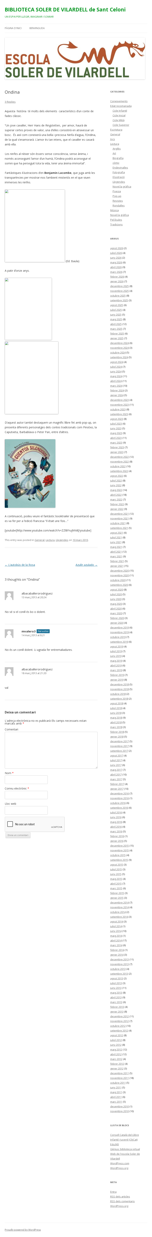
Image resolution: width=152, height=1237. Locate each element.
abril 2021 (116, 551)
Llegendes (62, 540)
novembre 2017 (119, 746)
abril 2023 (116, 438)
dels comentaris (122, 1201)
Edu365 (114, 1144)
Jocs (112, 139)
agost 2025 (116, 305)
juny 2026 (116, 257)
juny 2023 (116, 428)
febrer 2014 (117, 950)
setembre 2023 (119, 414)
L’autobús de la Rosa (20, 565)
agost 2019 (116, 646)
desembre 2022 (119, 457)
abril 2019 (116, 665)
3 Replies (10, 102)
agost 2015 (116, 864)
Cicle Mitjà (118, 120)
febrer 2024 (117, 390)
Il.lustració (119, 177)
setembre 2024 (119, 357)
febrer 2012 (117, 1064)
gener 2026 (117, 281)
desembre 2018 (119, 684)
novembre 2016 (119, 798)
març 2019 (116, 670)
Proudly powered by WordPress (23, 1229)
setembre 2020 (119, 585)
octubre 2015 (118, 855)
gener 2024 (117, 395)
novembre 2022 (119, 461)
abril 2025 (116, 324)
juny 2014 (116, 931)
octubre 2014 (118, 912)
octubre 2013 (118, 969)
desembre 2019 (119, 627)
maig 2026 (116, 262)
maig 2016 (116, 822)
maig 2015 (116, 879)
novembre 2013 (119, 964)
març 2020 (116, 613)
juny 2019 (116, 656)
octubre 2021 (118, 523)
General (40, 540)
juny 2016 (116, 817)
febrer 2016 (117, 836)
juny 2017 (116, 765)
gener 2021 (117, 566)
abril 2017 (116, 774)
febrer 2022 (117, 504)
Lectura (50, 540)
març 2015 (116, 888)
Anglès (117, 148)
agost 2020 (116, 589)
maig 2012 (116, 1049)
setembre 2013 (119, 973)
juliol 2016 (116, 812)
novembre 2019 (119, 632)
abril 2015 (116, 883)
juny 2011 (116, 1087)
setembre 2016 (119, 807)
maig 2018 (116, 717)
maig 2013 (116, 992)
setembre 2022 (119, 471)
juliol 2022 (116, 480)
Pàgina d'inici (13, 28)
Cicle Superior (121, 125)
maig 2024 (116, 376)
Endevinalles (120, 167)
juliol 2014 (116, 926)
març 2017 (116, 779)
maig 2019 (116, 660)
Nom (9, 773)
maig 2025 (116, 319)
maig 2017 (116, 770)
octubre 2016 (118, 803)
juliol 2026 (116, 253)
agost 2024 (116, 362)
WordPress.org (119, 1168)
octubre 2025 (118, 295)
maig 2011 (116, 1092)
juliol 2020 (116, 594)
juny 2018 (116, 713)
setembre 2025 (119, 300)
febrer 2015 (117, 893)
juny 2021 (116, 542)
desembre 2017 (119, 741)
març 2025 (116, 329)
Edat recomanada (121, 106)
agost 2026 (116, 248)
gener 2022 (117, 509)
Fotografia (119, 172)
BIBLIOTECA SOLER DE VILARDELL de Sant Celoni (65, 9)
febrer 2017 (117, 784)
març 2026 (116, 272)
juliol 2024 (116, 366)
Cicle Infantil (120, 110)
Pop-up (117, 196)
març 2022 (116, 499)
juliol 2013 (116, 983)
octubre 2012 (118, 1026)
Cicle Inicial (119, 115)
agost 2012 (116, 1035)
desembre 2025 (119, 286)
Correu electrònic (17, 788)
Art (114, 153)
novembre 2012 (119, 1021)
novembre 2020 (119, 575)
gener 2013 (117, 1011)
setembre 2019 (119, 641)
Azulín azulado (87, 565)
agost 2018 (116, 703)
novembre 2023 (119, 404)
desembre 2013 (119, 959)
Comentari (11, 729)
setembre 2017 (119, 751)
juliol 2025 (116, 310)
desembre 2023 (119, 400)
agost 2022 (116, 476)
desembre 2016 (119, 793)
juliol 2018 (116, 708)
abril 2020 (116, 608)
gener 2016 (117, 841)
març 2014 (116, 945)
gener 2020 (117, 623)
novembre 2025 (119, 291)
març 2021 (116, 556)
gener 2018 (117, 736)
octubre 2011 (118, 1082)
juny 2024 (116, 371)
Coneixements (119, 101)
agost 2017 (116, 755)
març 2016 (116, 831)
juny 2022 (116, 485)
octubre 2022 (118, 466)
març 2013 (116, 1002)
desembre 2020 (119, 570)
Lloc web (10, 804)
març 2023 (116, 442)
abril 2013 (116, 997)
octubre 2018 (118, 694)
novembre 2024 (119, 348)
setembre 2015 (119, 860)
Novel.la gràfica (122, 186)
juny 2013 (116, 988)
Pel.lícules (116, 219)
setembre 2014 (119, 917)
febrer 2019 (117, 675)
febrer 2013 (117, 1007)
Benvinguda (37, 28)
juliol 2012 (116, 1040)
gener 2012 (117, 1068)
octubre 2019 (118, 637)
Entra (113, 1192)
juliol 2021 (116, 537)
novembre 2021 (119, 518)
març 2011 (116, 1101)
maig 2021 (116, 547)
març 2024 (116, 385)
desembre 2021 (119, 513)
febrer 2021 (117, 561)
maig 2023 (116, 433)
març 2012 (116, 1059)
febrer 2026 (117, 276)
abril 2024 (116, 381)
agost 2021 (116, 532)
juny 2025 (116, 314)
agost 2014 (116, 921)
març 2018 (116, 727)
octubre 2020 (118, 580)
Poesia (117, 191)
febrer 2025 (117, 333)
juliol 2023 (116, 423)
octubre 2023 (118, 409)
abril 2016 (116, 826)
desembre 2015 (119, 845)
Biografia (118, 158)
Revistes (118, 201)
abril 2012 (116, 1054)
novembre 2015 (119, 850)
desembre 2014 (119, 902)
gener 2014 (117, 954)
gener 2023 (117, 452)
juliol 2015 (116, 869)
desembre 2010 (119, 1106)
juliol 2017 (116, 760)
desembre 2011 (119, 1073)
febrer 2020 (117, 618)
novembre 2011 (119, 1078)
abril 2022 (116, 494)
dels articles (120, 1196)
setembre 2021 (119, 528)
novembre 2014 (119, 907)
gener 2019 (117, 679)
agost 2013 (116, 978)
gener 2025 (117, 338)
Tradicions (116, 224)
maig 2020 (116, 604)
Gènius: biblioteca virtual (125, 1149)
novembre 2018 (119, 689)
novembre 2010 (119, 1111)
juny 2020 (116, 599)
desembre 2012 (119, 1016)
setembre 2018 (119, 698)
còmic (116, 163)
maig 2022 (116, 490)
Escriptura (116, 129)
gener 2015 (117, 898)
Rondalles (119, 205)
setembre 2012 (119, 1030)
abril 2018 (116, 722)
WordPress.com (119, 1163)
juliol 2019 (116, 651)
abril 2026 (116, 267)
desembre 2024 (119, 343)
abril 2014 (116, 940)
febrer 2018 (117, 732)
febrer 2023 (117, 447)
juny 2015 (116, 874)
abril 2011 (116, 1097)
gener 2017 (117, 788)
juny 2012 (116, 1045)
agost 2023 (116, 419)
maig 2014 (116, 935)
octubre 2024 (118, 352)
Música (114, 210)
